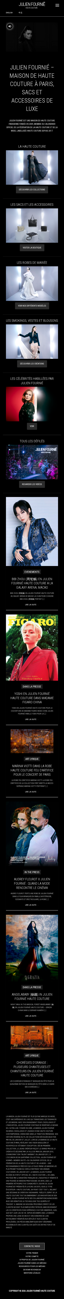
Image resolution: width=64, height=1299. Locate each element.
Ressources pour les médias (32, 1266)
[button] (32, 189)
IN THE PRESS (32, 872)
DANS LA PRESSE (32, 686)
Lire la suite (32, 604)
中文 (20, 13)
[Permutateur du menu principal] (57, 5)
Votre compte (32, 1256)
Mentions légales (32, 1273)
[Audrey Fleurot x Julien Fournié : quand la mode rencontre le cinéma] (32, 834)
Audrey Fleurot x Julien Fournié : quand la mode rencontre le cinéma (32, 883)
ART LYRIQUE (32, 758)
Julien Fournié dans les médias (32, 1263)
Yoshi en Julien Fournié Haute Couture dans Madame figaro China (32, 698)
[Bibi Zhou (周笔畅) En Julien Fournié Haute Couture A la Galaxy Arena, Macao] (32, 531)
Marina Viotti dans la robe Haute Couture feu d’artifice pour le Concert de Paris (32, 770)
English (9, 13)
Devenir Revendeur (32, 1269)
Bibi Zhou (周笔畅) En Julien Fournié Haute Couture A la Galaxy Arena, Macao (32, 583)
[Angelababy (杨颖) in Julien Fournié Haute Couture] (32, 948)
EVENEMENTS (32, 571)
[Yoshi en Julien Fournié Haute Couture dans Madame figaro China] (32, 647)
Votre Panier (32, 1253)
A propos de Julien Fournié (32, 1259)
